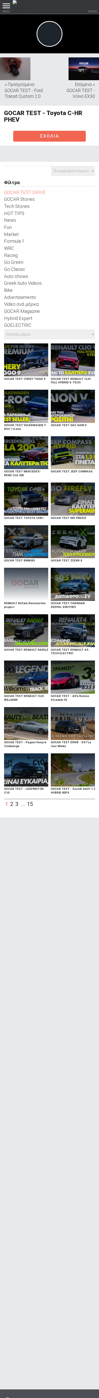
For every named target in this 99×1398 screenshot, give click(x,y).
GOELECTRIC (17, 325)
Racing (11, 255)
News (10, 220)
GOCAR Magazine (22, 311)
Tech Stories (17, 206)
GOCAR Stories (19, 199)
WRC (9, 248)
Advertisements (20, 297)
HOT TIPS (14, 213)
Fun (8, 227)
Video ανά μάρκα (21, 304)
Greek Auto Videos (23, 283)
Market (11, 234)
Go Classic (14, 269)
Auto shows (16, 276)
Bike (8, 290)
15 (30, 804)
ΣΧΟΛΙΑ (49, 136)
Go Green (13, 262)
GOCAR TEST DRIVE (24, 192)
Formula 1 (14, 241)
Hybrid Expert (18, 318)
